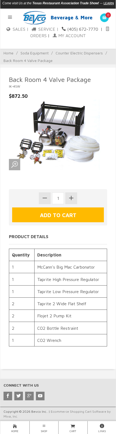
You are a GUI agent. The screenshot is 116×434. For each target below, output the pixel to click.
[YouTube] (40, 396)
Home (8, 53)
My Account (71, 35)
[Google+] (29, 396)
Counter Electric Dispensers (79, 53)
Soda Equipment (35, 53)
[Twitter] (18, 396)
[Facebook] (8, 396)
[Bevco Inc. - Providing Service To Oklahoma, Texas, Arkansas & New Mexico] (58, 17)
